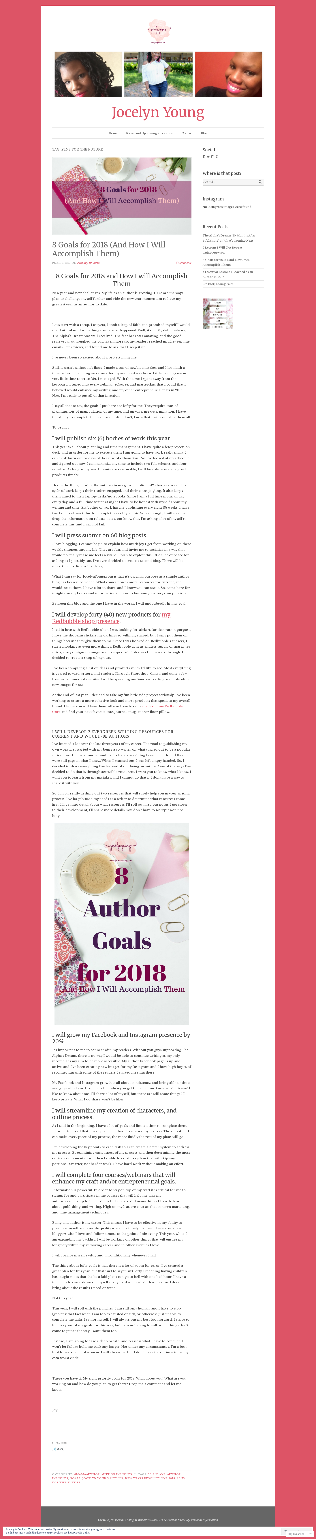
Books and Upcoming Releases (148, 133)
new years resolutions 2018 (150, 1478)
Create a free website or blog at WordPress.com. (128, 1520)
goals (75, 1478)
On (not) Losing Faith (218, 284)
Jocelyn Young (158, 112)
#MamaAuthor (87, 1474)
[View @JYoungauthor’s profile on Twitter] (208, 156)
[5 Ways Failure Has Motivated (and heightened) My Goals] (218, 314)
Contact (187, 133)
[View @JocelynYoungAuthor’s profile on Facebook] (204, 156)
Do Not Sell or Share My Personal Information (188, 1520)
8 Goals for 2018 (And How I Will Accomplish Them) (108, 249)
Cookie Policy (82, 1532)
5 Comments (183, 262)
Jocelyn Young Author (102, 1478)
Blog (204, 133)
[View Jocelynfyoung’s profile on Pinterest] (217, 156)
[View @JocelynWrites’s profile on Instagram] (212, 156)
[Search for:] (233, 182)
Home (113, 133)
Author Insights (116, 1474)
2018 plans (157, 1474)
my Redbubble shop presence (111, 618)
